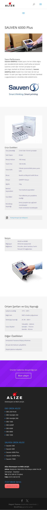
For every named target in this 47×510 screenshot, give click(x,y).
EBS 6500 (9, 428)
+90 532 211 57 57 (12, 486)
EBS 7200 (9, 435)
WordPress (18, 507)
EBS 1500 (9, 422)
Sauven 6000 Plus (12, 452)
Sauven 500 (10, 446)
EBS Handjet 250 (12, 415)
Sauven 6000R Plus (13, 456)
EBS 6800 (9, 432)
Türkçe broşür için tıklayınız (19, 218)
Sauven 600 (10, 449)
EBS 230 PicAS (11, 412)
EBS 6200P (10, 425)
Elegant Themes (15, 504)
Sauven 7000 (11, 459)
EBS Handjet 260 (12, 418)
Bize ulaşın (23, 375)
